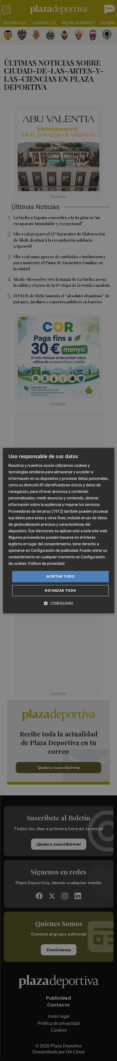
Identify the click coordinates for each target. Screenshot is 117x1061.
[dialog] (58, 530)
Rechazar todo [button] (60, 590)
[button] (58, 603)
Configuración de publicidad (54, 550)
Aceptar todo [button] (60, 576)
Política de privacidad (46, 564)
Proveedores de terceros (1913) (35, 511)
